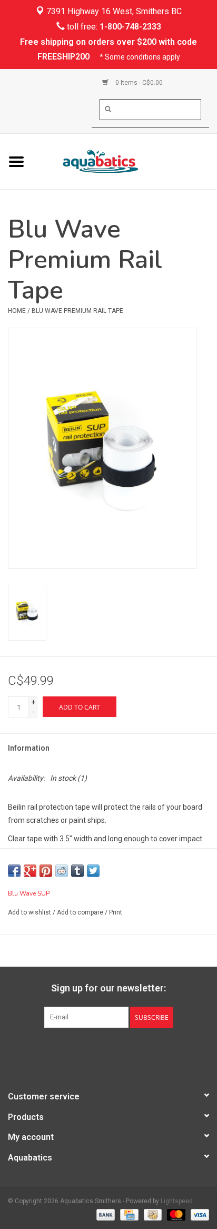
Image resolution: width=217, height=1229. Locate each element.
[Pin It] (46, 870)
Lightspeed (177, 1201)
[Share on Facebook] (14, 870)
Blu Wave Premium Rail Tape (77, 310)
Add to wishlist (29, 912)
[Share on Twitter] (93, 870)
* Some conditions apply (140, 57)
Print (115, 912)
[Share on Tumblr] (77, 870)
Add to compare (81, 912)
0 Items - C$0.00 (138, 82)
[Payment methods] (104, 1214)
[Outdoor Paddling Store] (124, 160)
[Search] (108, 109)
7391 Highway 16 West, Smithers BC (113, 11)
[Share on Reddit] (61, 870)
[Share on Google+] (30, 870)
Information (29, 748)
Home (17, 310)
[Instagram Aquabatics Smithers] (118, 1049)
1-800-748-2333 (130, 27)
